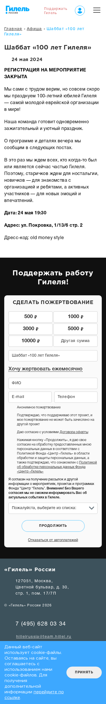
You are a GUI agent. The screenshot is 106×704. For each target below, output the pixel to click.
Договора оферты (74, 432)
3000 (30, 328)
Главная (13, 29)
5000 (75, 328)
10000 (30, 340)
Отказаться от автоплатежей (53, 540)
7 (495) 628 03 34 (41, 624)
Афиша (34, 29)
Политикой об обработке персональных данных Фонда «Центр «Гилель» (57, 467)
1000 (75, 316)
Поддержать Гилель (55, 11)
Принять (84, 672)
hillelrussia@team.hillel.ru (44, 637)
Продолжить (53, 525)
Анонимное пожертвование (38, 407)
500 (30, 316)
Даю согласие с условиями (52, 432)
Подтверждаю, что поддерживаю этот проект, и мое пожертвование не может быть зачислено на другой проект (55, 420)
